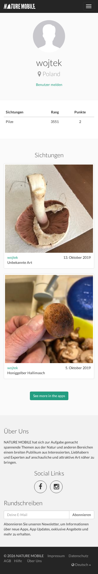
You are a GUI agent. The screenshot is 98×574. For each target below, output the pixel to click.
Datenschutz (78, 556)
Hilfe (18, 561)
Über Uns (34, 561)
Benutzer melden (49, 84)
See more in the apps (49, 396)
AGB (7, 561)
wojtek (12, 257)
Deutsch (81, 564)
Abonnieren (81, 515)
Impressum (56, 556)
